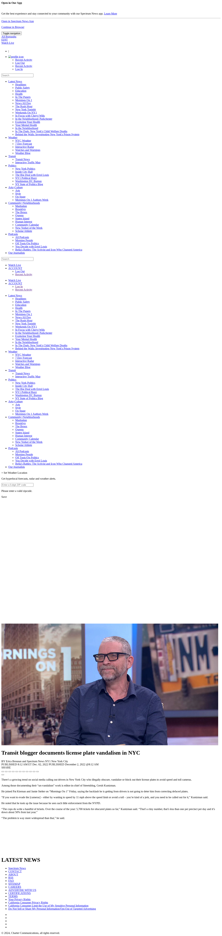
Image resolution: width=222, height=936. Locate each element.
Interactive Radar (24, 146)
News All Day (23, 103)
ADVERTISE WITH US (22, 890)
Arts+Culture (15, 187)
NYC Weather (23, 140)
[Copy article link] (2, 774)
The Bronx (21, 212)
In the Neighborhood (26, 128)
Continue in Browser (12, 27)
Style (18, 193)
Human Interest (23, 221)
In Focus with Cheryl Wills (30, 115)
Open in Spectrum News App (17, 21)
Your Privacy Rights (19, 899)
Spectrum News (17, 868)
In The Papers (23, 97)
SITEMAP (14, 883)
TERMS (13, 896)
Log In (19, 69)
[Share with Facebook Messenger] (20, 771)
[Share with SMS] (9, 771)
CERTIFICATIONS (19, 893)
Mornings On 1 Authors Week (31, 199)
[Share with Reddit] (16, 771)
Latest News (15, 81)
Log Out (20, 62)
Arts (17, 190)
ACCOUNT (15, 268)
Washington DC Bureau (28, 181)
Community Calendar (27, 224)
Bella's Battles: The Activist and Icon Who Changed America (48, 249)
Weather (12, 137)
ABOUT (13, 874)
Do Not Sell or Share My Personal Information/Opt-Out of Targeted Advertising (52, 908)
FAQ (11, 880)
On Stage (20, 196)
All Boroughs (8, 36)
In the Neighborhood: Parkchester (33, 118)
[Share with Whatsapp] (27, 771)
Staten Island (22, 218)
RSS (10, 877)
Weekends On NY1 (26, 112)
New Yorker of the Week (28, 227)
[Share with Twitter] (6, 771)
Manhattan (21, 206)
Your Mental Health (26, 125)
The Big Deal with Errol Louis (32, 174)
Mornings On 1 (23, 100)
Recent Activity (23, 59)
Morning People (24, 240)
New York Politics (25, 168)
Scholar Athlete (23, 231)
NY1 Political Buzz (26, 178)
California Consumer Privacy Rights (28, 902)
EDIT (4, 39)
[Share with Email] (37, 771)
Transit (12, 156)
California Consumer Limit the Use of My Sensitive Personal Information (48, 905)
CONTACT (15, 871)
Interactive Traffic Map (27, 162)
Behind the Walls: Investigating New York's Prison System (47, 134)
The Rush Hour (23, 106)
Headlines (20, 84)
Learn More (110, 13)
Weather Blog (22, 153)
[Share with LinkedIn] (34, 771)
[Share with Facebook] (2, 771)
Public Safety (22, 87)
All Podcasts (22, 237)
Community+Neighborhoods (24, 202)
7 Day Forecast (23, 143)
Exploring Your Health (27, 121)
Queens (19, 215)
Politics (12, 165)
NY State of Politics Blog (29, 184)
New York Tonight (25, 109)
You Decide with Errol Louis (31, 246)
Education (20, 90)
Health (19, 93)
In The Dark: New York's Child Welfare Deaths (41, 131)
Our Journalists (16, 252)
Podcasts (13, 234)
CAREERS (14, 886)
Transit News (22, 159)
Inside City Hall (24, 171)
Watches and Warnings (27, 149)
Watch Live (7, 42)
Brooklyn (20, 209)
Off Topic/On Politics (27, 243)
